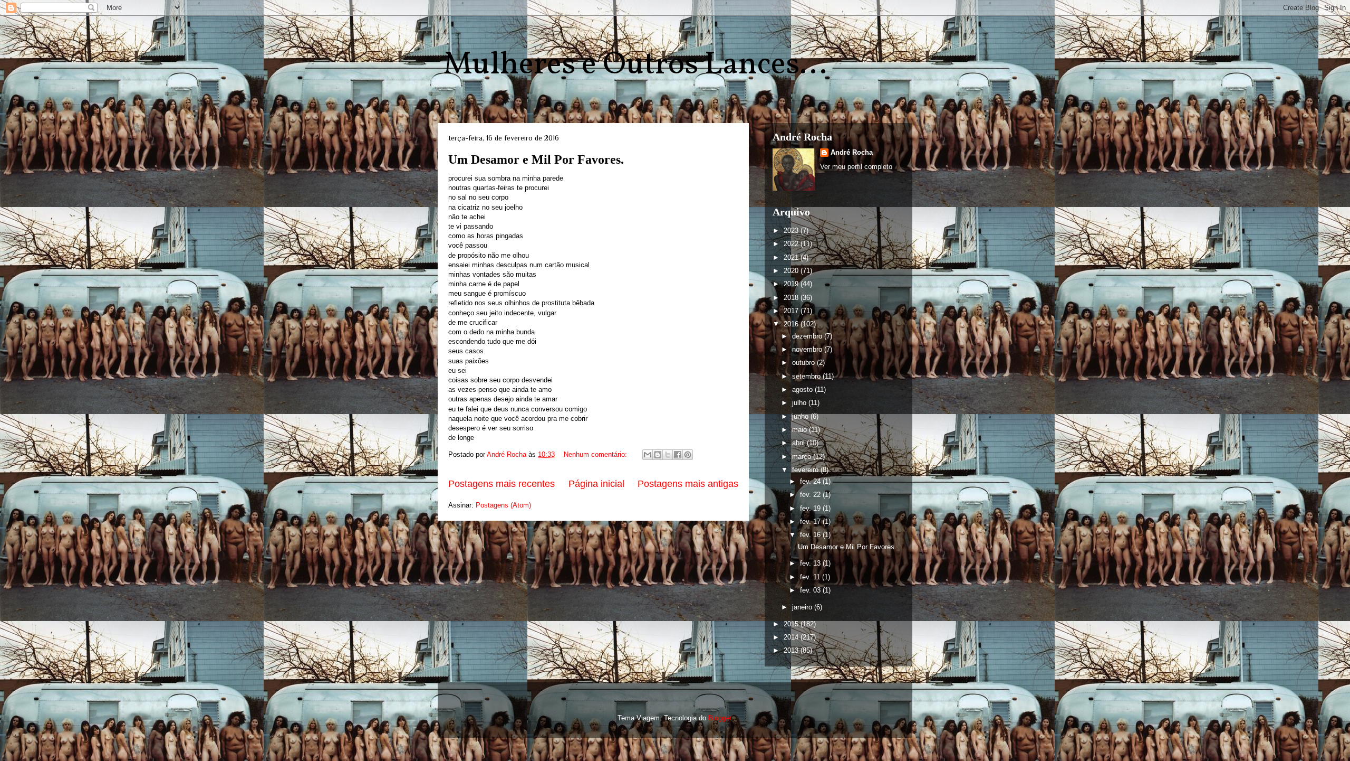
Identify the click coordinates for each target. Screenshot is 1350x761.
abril (799, 443)
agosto (803, 389)
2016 (792, 324)
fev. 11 (811, 577)
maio (800, 430)
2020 (792, 271)
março (802, 457)
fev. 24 (811, 481)
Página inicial (596, 483)
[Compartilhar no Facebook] (677, 454)
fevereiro (806, 470)
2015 (792, 624)
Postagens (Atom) (503, 505)
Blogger (719, 718)
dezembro (808, 336)
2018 (792, 298)
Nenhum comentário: (596, 454)
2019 (792, 284)
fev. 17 (811, 521)
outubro (804, 363)
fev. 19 (811, 508)
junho (801, 416)
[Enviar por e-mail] (647, 454)
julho (800, 403)
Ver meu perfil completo (856, 167)
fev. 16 (811, 535)
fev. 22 (811, 495)
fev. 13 (811, 563)
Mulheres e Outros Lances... (635, 65)
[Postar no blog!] (657, 454)
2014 (792, 637)
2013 (792, 650)
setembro (807, 376)
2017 (792, 311)
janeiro (803, 607)
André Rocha (852, 152)
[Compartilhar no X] (667, 454)
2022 (792, 244)
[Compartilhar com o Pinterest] (687, 454)
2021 (792, 257)
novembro (808, 349)
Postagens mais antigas (688, 483)
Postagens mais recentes (501, 483)
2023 (792, 230)
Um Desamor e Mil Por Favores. (536, 159)
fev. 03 (811, 590)
